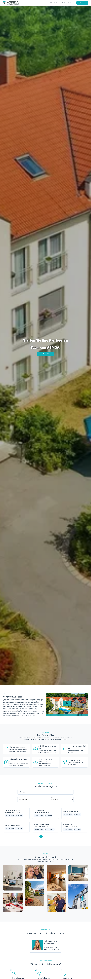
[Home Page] (11, 3)
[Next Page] (50, 836)
